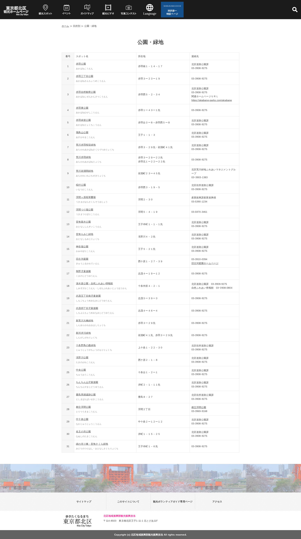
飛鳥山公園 (82, 132)
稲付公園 (81, 184)
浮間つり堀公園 (84, 209)
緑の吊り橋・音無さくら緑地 (92, 443)
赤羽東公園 (82, 107)
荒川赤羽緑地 (83, 157)
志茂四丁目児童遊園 (87, 308)
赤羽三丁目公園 (84, 76)
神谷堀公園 (82, 246)
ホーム (65, 26)
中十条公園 (82, 419)
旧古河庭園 (82, 258)
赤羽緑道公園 (83, 120)
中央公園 (81, 369)
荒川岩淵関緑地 (84, 171)
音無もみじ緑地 (84, 234)
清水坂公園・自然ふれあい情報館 (94, 283)
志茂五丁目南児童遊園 (88, 295)
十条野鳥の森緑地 (86, 345)
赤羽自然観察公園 (86, 92)
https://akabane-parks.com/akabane (211, 100)
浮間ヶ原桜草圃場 (86, 197)
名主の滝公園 (83, 431)
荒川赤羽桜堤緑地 (86, 144)
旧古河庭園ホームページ (205, 263)
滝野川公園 (82, 357)
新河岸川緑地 (83, 333)
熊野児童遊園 (83, 271)
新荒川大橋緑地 (84, 320)
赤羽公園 (81, 63)
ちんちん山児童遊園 (87, 382)
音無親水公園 (83, 221)
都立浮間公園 (83, 407)
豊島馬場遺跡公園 (86, 394)
